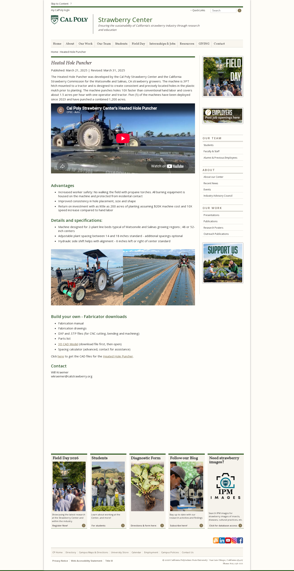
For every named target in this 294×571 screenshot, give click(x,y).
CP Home (57, 552)
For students (98, 525)
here (61, 356)
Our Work (86, 44)
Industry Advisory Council (218, 195)
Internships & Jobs (162, 44)
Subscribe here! (178, 525)
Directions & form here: (144, 525)
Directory (71, 552)
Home (57, 44)
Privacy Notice (60, 560)
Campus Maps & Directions (93, 552)
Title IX (109, 560)
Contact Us (187, 552)
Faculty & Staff (211, 151)
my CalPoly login (60, 10)
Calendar (136, 552)
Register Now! (60, 525)
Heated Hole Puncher (118, 356)
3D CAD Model (68, 344)
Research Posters (213, 227)
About (70, 44)
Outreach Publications (216, 234)
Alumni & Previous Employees (220, 157)
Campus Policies (170, 552)
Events (207, 189)
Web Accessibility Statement (86, 560)
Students (121, 44)
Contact (219, 44)
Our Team (104, 44)
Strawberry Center (125, 20)
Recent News (211, 183)
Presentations (211, 215)
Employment (151, 552)
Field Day (138, 44)
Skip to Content (59, 3)
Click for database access (223, 525)
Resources (187, 44)
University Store (120, 552)
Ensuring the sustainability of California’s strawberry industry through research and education (148, 28)
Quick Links (198, 10)
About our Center (213, 177)
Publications (210, 221)
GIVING (204, 44)
